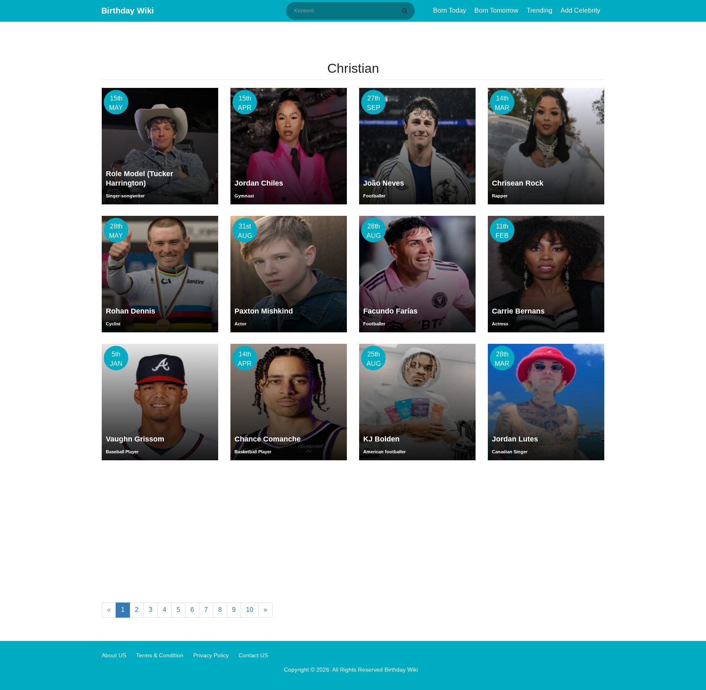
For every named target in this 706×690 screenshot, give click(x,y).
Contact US (253, 655)
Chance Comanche (268, 439)
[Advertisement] (353, 533)
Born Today (449, 10)
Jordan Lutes (515, 439)
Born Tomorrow (496, 10)
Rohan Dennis (130, 311)
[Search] (406, 10)
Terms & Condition (159, 655)
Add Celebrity (580, 10)
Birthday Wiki (127, 10)
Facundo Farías (390, 311)
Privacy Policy (211, 655)
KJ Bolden (381, 439)
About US (114, 655)
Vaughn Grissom (135, 439)
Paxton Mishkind (264, 311)
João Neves (383, 183)
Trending (539, 10)
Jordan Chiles (259, 183)
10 (249, 609)
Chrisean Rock (517, 183)
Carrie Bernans (518, 311)
